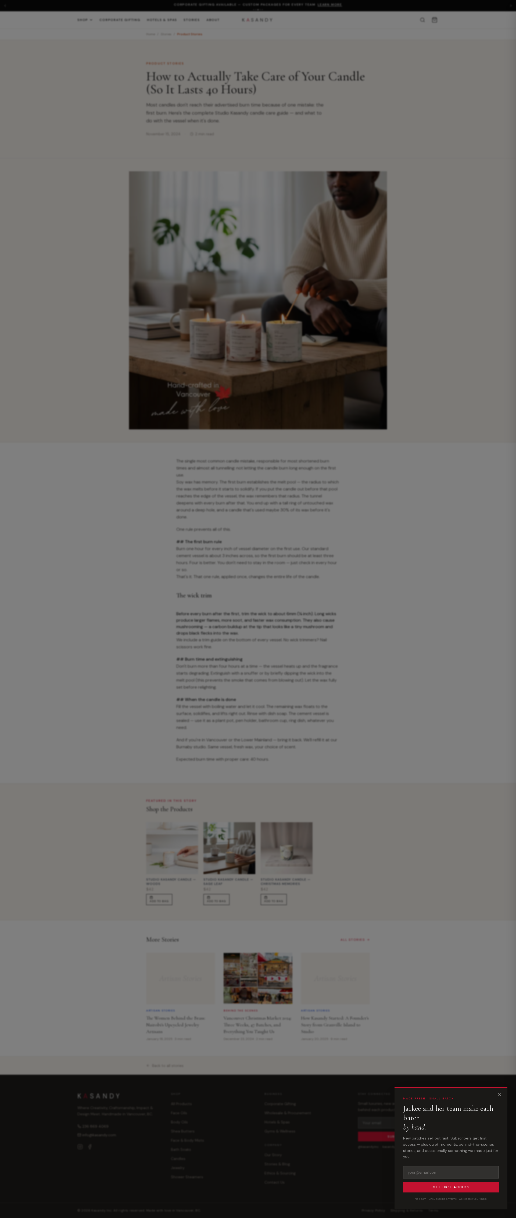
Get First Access (451, 1187)
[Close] (499, 1094)
